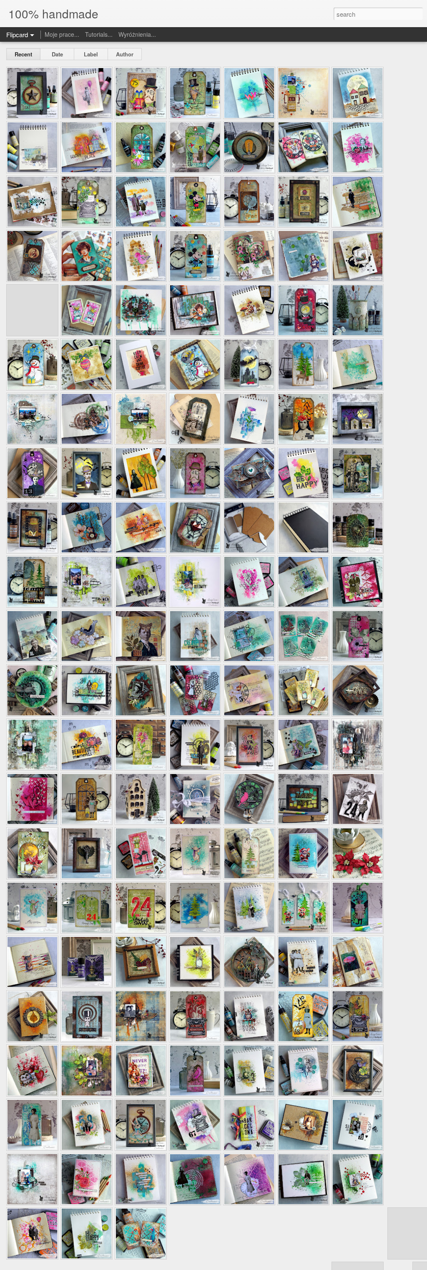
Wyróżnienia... (137, 34)
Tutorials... (99, 34)
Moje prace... (62, 34)
